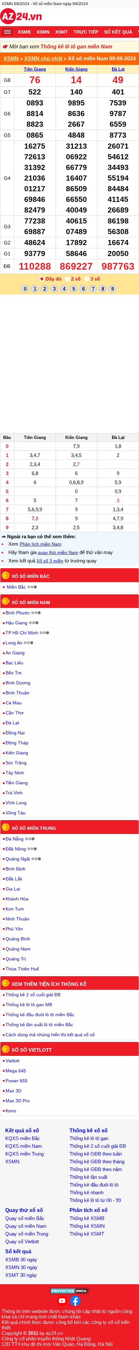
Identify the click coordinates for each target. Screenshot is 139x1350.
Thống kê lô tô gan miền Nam (76, 46)
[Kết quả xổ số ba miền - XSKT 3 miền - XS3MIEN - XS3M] (21, 17)
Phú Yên (14, 928)
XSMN (43, 32)
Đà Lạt (118, 69)
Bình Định (15, 868)
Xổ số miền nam (31, 602)
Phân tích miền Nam (40, 544)
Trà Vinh (14, 792)
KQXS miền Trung (24, 1153)
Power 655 (16, 1080)
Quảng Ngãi (17, 858)
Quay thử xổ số (24, 1210)
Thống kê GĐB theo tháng (97, 1161)
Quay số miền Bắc (25, 1218)
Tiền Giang (35, 69)
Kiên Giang (76, 69)
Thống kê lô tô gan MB (28, 1004)
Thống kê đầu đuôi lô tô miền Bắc (39, 1014)
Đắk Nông (15, 848)
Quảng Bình (17, 938)
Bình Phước (17, 612)
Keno (10, 1110)
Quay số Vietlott (22, 1241)
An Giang (15, 652)
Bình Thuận (17, 692)
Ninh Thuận (17, 918)
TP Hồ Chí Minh (21, 632)
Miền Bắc (16, 587)
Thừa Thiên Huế (22, 968)
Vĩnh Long (16, 802)
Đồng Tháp (16, 742)
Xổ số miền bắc (30, 576)
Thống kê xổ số (89, 1130)
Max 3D (13, 1090)
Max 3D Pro (17, 1100)
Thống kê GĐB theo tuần (96, 1153)
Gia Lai (12, 888)
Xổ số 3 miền (50, 560)
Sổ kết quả (118, 32)
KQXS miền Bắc (22, 1138)
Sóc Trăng (16, 762)
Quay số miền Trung (26, 1233)
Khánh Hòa (16, 898)
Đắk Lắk (13, 878)
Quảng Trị (15, 958)
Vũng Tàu (15, 812)
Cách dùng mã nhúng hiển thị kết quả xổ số (50, 1034)
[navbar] (7, 32)
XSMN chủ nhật (43, 58)
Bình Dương (17, 682)
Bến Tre (13, 672)
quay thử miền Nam (58, 552)
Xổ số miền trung (34, 828)
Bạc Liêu (14, 662)
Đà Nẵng (14, 838)
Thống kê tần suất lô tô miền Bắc (39, 1024)
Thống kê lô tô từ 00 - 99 (95, 1200)
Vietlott (12, 1060)
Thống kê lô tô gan (89, 1138)
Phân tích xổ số (89, 1210)
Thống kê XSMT (87, 1233)
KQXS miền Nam (23, 1146)
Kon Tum (14, 908)
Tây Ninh (14, 772)
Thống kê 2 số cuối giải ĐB (32, 994)
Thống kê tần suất (88, 1177)
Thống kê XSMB (87, 1218)
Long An (13, 642)
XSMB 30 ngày (21, 1259)
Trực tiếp (86, 32)
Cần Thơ (14, 712)
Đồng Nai (15, 732)
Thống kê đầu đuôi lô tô (94, 1184)
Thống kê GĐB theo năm (96, 1169)
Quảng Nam (17, 948)
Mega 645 (15, 1070)
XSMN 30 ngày (21, 1267)
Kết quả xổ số (22, 1130)
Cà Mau (13, 702)
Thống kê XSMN (87, 1226)
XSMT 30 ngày (21, 1275)
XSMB (24, 32)
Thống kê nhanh (86, 1192)
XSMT (61, 32)
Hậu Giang (16, 622)
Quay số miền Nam (26, 1226)
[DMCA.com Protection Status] (70, 1292)
